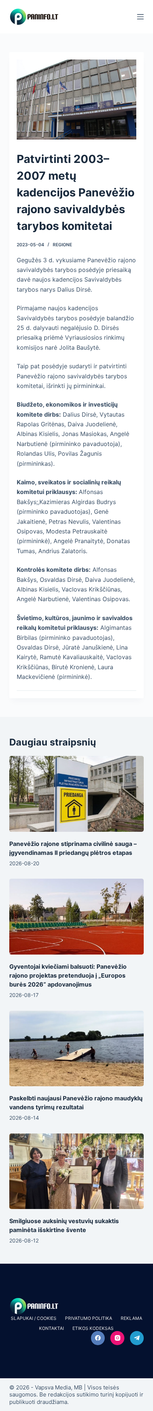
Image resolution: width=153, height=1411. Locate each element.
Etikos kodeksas (93, 1328)
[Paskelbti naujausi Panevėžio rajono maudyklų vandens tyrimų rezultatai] (76, 1049)
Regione (62, 244)
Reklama (131, 1318)
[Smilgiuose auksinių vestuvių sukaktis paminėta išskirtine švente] (76, 1171)
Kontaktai (51, 1328)
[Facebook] (98, 1338)
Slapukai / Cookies (33, 1318)
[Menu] (140, 16)
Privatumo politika (88, 1318)
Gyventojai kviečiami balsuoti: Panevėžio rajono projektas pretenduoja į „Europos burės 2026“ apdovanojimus (68, 975)
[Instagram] (117, 1338)
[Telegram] (137, 1338)
